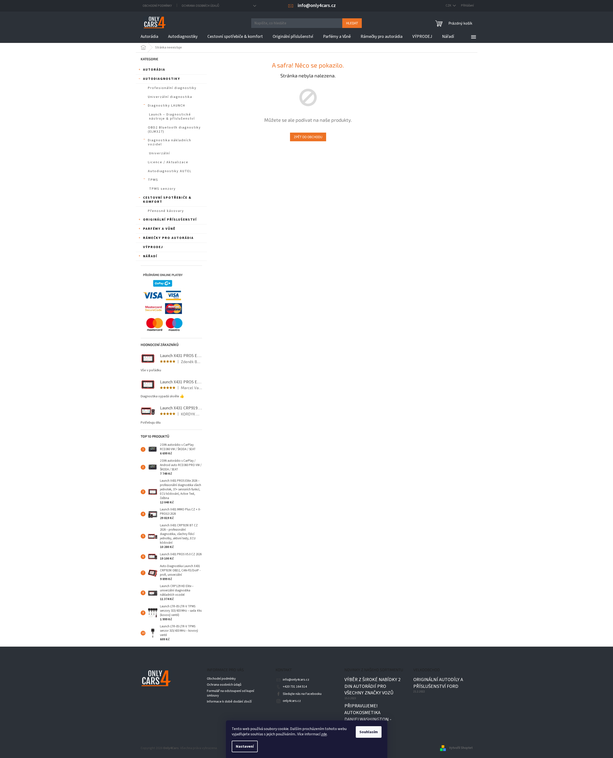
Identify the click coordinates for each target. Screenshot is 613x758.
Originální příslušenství (170, 219)
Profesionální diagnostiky (172, 88)
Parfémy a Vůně (159, 228)
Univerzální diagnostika (170, 97)
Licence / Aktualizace (168, 162)
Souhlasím (368, 732)
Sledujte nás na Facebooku (302, 693)
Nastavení (245, 746)
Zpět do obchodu (308, 137)
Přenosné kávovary (166, 211)
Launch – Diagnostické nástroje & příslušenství (172, 116)
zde (324, 734)
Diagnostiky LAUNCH (166, 105)
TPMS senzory (162, 188)
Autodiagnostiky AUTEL (169, 171)
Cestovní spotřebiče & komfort (167, 199)
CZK (449, 5)
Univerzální (159, 153)
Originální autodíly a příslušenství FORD (438, 683)
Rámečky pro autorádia (168, 238)
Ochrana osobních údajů (200, 6)
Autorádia (154, 69)
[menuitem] (149, 36)
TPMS (153, 179)
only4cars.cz (292, 700)
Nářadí (150, 256)
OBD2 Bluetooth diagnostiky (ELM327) (174, 129)
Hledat (352, 23)
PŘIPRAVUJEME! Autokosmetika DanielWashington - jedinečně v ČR (367, 716)
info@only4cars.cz (296, 679)
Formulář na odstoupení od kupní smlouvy (230, 693)
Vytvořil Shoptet (461, 748)
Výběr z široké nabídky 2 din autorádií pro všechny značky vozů (372, 686)
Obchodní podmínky (157, 6)
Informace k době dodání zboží (229, 701)
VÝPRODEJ (153, 247)
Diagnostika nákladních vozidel (169, 142)
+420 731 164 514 (295, 686)
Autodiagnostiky (161, 78)
